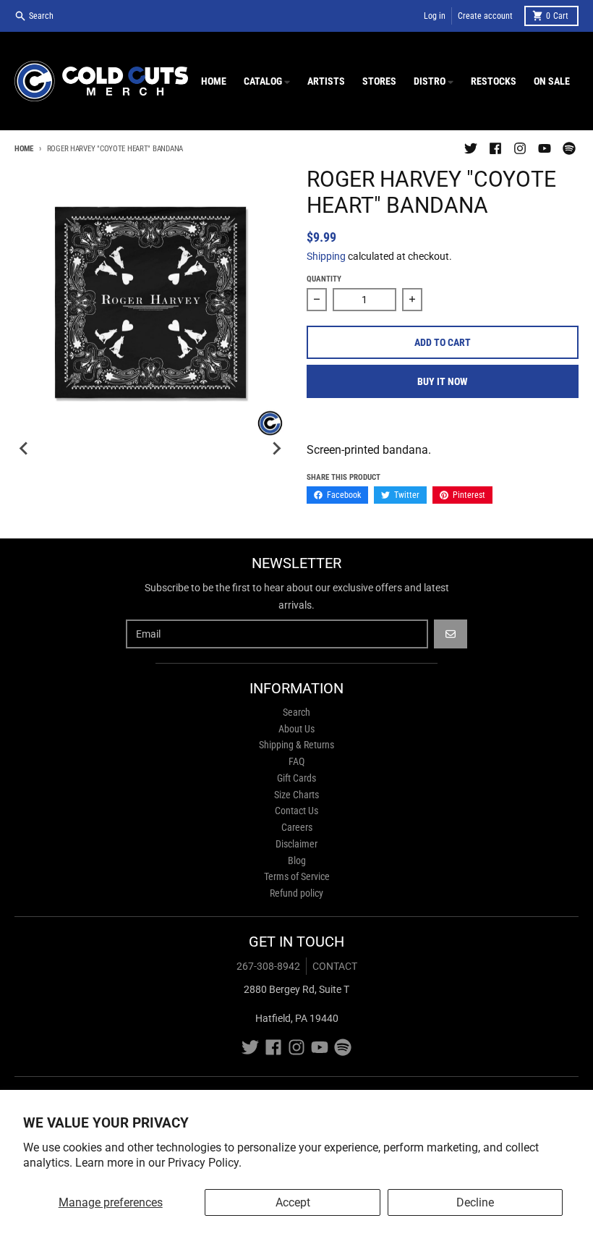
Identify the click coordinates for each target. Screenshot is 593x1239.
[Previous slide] (24, 449)
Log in (434, 16)
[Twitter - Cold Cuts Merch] (470, 148)
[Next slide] (276, 449)
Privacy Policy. (205, 1163)
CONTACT (334, 966)
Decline (475, 1202)
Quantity (324, 279)
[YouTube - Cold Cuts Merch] (544, 148)
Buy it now (442, 381)
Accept (293, 1202)
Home (23, 148)
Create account (485, 16)
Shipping (326, 256)
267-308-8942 (268, 966)
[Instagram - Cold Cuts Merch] (520, 148)
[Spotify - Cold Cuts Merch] (569, 148)
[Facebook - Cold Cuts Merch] (495, 148)
